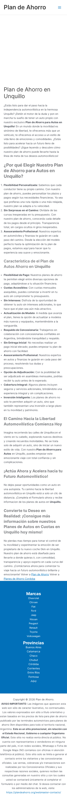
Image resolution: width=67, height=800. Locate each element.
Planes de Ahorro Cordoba (19, 578)
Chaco (33, 655)
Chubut (33, 660)
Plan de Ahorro (25, 7)
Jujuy (33, 680)
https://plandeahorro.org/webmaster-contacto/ (33, 792)
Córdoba (33, 664)
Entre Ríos (34, 672)
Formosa (33, 676)
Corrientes (33, 668)
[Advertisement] (33, 50)
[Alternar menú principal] (59, 7)
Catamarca (33, 651)
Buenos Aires (33, 647)
